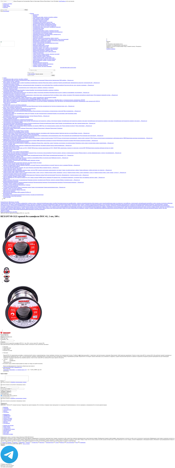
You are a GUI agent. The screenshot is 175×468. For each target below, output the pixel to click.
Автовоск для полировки (9, 85)
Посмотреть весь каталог (68, 67)
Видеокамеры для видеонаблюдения (11, 194)
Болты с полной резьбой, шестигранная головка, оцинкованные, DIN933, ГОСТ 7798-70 (27, 98)
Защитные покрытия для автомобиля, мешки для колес (46, 38)
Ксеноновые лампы (72, 113)
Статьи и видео (6, 427)
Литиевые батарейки (20, 90)
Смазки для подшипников (37, 187)
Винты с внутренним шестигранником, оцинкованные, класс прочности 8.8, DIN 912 (80, 101)
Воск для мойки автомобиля (57, 85)
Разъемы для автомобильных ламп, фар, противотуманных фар (73, 123)
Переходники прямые (8, 128)
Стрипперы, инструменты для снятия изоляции (64, 143)
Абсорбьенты (6, 157)
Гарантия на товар (7, 419)
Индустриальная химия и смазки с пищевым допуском (46, 30)
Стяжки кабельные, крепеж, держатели (42, 56)
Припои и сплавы (7, 130)
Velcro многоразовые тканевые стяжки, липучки (23, 170)
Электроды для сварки (27, 162)
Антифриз (5, 111)
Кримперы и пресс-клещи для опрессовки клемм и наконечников (91, 143)
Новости (5, 411)
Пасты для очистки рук (30, 108)
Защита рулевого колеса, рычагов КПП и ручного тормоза (16, 133)
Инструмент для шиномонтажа (20, 179)
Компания (5, 407)
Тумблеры (27, 184)
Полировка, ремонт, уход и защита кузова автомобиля (45, 47)
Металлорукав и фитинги (9, 191)
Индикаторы (15, 184)
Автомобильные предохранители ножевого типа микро (101, 120)
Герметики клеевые (39, 175)
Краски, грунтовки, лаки (39, 44)
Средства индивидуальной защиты (41, 55)
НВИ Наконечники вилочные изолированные (134, 138)
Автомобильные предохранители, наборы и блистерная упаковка (46, 120)
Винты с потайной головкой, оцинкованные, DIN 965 (19, 101)
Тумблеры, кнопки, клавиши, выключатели (43, 63)
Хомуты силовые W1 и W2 (23, 177)
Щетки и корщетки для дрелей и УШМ (33, 125)
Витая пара (5, 155)
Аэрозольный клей (88, 82)
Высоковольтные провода (22, 123)
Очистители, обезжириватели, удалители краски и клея (68, 175)
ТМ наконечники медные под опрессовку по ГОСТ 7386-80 (17, 148)
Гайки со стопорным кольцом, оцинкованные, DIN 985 (72, 100)
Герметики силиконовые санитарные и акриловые (15, 175)
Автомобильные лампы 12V (9, 113)
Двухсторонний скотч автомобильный (71, 135)
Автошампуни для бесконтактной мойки (24, 85)
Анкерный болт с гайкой (30, 97)
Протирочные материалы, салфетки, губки (43, 50)
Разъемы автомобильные (34, 123)
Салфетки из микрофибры (33, 157)
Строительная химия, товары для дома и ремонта (44, 59)
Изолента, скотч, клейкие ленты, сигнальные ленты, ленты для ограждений (50, 39)
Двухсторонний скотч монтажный (88, 135)
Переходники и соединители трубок (41, 35)
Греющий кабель (13, 155)
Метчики (70, 165)
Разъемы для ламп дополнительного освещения (41, 113)
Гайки (4, 100)
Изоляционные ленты (8, 135)
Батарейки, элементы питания (40, 20)
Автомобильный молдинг (23, 116)
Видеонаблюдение (7, 193)
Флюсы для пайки (24, 130)
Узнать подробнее (26, 443)
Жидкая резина (15, 145)
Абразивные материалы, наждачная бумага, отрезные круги (47, 34)
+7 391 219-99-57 (31, 74)
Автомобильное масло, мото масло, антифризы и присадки (47, 27)
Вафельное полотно (56, 157)
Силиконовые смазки (26, 187)
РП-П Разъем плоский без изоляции (82, 140)
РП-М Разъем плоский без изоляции (65, 140)
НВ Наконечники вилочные (9, 140)
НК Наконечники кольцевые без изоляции (27, 140)
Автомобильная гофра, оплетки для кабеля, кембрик (45, 17)
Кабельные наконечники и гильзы (41, 45)
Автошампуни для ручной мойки (42, 85)
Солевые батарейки (29, 90)
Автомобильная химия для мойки (41, 19)
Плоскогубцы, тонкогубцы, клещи (45, 143)
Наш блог (5, 421)
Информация (6, 414)
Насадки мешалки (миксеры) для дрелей (25, 165)
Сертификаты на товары (9, 429)
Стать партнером (7, 409)
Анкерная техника (7, 97)
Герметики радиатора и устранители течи (13, 95)
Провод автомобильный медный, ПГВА (36, 155)
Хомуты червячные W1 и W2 (10, 177)
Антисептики (6, 167)
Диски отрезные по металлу (68, 125)
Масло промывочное (68, 111)
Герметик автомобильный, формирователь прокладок (70, 82)
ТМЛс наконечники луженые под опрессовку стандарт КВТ (71, 148)
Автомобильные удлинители (10, 116)
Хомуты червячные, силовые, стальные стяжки (44, 60)
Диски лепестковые (80, 125)
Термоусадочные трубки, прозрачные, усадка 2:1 (56, 172)
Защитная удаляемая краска (25, 145)
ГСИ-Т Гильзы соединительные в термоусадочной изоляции (39, 138)
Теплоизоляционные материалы (55, 182)
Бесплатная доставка (8, 434)
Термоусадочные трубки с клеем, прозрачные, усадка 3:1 (81, 172)
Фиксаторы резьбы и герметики (50, 82)
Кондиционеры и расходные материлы (12, 195)
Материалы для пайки (38, 36)
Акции (4, 77)
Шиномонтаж (36, 61)
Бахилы (49, 167)
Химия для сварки (37, 162)
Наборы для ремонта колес (66, 179)
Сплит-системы (7, 197)
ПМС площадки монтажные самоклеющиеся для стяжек (48, 170)
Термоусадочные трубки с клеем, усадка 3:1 (34, 172)
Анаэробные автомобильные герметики (33, 82)
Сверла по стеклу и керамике (61, 165)
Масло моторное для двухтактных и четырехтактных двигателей (48, 111)
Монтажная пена (31, 175)
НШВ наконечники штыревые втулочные (46, 140)
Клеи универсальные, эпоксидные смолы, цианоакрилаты (36, 95)
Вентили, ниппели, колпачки (53, 179)
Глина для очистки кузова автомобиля (43, 152)
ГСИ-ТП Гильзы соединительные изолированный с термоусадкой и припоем (71, 138)
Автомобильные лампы (38, 28)
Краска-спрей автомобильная (57, 145)
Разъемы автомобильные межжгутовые (49, 123)
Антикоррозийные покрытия (26, 152)
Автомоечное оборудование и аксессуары (42, 22)
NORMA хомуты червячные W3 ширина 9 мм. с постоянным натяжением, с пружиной (58, 177)
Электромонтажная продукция (10, 86)
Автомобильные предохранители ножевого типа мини (74, 120)
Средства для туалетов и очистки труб (12, 106)
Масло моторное (29, 111)
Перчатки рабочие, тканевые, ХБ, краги (19, 167)
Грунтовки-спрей (7, 145)
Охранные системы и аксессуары (40, 46)
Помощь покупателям (8, 425)
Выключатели (22, 184)
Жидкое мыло (34, 106)
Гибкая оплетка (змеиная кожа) (52, 80)
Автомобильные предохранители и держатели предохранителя (47, 31)
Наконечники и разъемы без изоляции (42, 41)
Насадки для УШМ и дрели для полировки (13, 125)
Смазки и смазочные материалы (40, 65)
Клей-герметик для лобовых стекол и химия (13, 82)
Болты (4, 98)
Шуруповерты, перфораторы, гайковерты (27, 143)
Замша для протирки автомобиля (41, 92)
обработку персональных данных (18, 382)
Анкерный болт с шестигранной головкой (46, 97)
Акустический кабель (22, 155)
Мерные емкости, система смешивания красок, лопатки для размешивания (96, 152)
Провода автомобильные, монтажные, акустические (45, 49)
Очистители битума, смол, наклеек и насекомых (75, 85)
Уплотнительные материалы (69, 182)
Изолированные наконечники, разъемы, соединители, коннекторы (48, 40)
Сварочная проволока (8, 162)
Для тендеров (6, 417)
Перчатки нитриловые (34, 167)
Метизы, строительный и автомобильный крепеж (44, 24)
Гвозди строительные (12, 102)
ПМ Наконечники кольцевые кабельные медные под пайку (99, 148)
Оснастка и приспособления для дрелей (44, 165)
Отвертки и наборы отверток (10, 143)
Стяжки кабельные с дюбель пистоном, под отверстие (91, 170)
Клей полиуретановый (50, 175)
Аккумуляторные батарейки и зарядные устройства (47, 90)
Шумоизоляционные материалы (40, 62)
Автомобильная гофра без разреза (11, 80)
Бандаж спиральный (40, 80)
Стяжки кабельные (7, 170)
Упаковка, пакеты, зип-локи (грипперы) (42, 66)
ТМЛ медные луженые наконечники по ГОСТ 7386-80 (44, 148)
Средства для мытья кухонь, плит (59, 106)
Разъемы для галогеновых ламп (60, 113)
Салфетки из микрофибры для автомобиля (72, 92)
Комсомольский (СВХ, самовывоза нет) (12, 367)
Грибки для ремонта (8, 179)
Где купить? (6, 412)
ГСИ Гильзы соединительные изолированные (14, 138)
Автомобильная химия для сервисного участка (44, 23)
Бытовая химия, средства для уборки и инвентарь (44, 25)
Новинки (35, 15)
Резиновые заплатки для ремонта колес (37, 179)
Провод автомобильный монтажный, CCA (56, 155)
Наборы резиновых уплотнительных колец (13, 160)
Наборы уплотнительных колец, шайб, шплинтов (44, 51)
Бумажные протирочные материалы (18, 157)
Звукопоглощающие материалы (26, 182)
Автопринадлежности (38, 29)
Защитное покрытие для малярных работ (40, 133)
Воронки (36, 116)
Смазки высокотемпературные (51, 187)
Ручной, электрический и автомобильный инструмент (45, 43)
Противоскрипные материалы (40, 182)
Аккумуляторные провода (9, 123)
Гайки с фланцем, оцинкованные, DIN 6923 (48, 100)
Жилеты (40, 116)
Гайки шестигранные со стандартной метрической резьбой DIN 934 (22, 100)
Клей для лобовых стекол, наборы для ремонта (61, 95)
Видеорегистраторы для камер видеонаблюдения (32, 194)
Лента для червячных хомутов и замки (88, 177)
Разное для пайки (16, 130)
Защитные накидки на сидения (66, 133)
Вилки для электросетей (9, 87)
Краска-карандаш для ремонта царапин (41, 145)
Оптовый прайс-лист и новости (9, 395)
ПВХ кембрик (63, 80)
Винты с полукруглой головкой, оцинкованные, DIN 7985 (46, 101)
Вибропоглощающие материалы (10, 182)
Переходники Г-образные (32, 128)
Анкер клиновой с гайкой (18, 97)
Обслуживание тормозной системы (102, 95)
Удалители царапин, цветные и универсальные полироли (65, 152)
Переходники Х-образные (56, 128)
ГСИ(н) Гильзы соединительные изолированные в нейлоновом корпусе (106, 138)
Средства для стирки (26, 106)
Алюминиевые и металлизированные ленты (51, 135)
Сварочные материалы (38, 52)
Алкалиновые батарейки (9, 90)
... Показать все (70, 80)
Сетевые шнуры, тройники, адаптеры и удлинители (41, 87)
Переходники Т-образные (44, 128)
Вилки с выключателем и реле (22, 87)
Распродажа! (36, 14)
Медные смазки (17, 187)
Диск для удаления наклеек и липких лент (52, 125)
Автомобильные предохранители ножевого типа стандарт (16, 120)
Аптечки (31, 116)
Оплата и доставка (7, 418)
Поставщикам (6, 423)
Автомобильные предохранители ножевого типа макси (127, 120)
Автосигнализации (7, 150)
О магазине (6, 408)
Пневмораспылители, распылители (11, 92)
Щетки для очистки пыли (45, 157)
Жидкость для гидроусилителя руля (16, 111)
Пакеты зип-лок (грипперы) (9, 189)
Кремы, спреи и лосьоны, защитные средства (13, 108)
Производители (7, 430)
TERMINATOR (6, 415)
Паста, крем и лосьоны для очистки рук (12, 107)
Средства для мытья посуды (44, 106)
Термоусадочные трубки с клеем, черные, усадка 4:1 (106, 172)
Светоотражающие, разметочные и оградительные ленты (27, 135)
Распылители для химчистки (27, 92)
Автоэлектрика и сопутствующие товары (42, 33)
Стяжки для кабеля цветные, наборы (70, 170)
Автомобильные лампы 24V (23, 113)
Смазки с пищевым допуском (10, 118)
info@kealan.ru (62, 1)
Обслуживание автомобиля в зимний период (83, 95)
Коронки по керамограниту (9, 165)
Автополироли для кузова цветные (11, 152)
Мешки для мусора (21, 189)
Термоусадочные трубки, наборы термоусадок (43, 57)
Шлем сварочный (18, 162)
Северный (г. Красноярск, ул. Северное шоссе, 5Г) (15, 369)
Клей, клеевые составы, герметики (41, 18)
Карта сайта (6, 432)
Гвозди (4, 102)
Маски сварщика (44, 167)
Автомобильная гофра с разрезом (27, 80)
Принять (3, 445)
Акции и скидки (7, 420)
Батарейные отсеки (7, 184)
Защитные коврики (54, 133)
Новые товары (6, 426)
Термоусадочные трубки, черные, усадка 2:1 (13, 172)
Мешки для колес (78, 133)
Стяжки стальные (34, 177)
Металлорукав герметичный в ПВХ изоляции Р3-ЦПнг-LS (17, 192)
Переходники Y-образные (20, 128)
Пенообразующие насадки (55, 92)
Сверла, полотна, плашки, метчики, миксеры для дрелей (46, 54)
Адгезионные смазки (8, 187)
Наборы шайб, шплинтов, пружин (32, 160)
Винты (4, 101)
